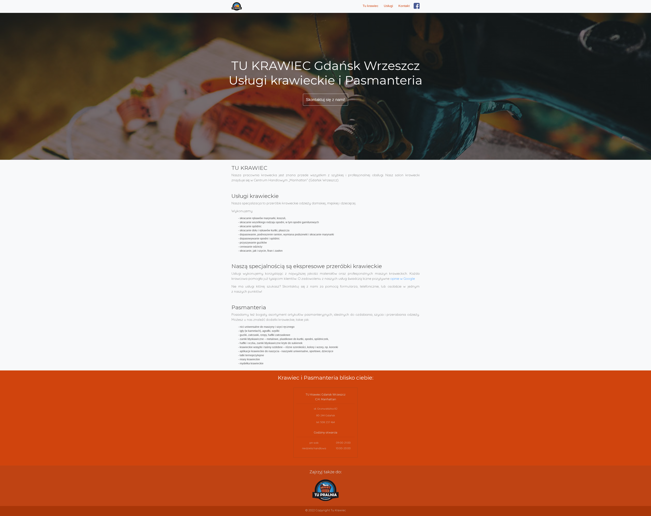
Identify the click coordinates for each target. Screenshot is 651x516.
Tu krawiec (370, 6)
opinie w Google (402, 278)
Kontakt (404, 6)
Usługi (388, 6)
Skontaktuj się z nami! (325, 99)
